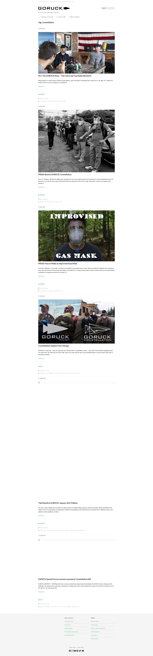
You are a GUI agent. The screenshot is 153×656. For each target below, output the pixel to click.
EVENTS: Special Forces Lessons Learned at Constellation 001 (64, 579)
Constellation (43, 101)
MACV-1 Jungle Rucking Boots (98, 628)
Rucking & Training (44, 370)
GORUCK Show (56, 101)
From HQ (50, 101)
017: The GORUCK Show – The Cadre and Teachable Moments (64, 76)
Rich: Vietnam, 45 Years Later (71, 631)
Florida (64, 606)
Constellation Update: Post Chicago (53, 346)
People (76, 530)
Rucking (81, 530)
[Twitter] (80, 651)
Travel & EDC (67, 624)
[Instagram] (72, 651)
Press (60, 202)
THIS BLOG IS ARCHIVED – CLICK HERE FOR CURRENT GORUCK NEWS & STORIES (56, 1)
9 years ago (41, 28)
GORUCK (42, 94)
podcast (64, 101)
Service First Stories (69, 635)
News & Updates (44, 98)
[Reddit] (77, 651)
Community (43, 530)
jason (41, 366)
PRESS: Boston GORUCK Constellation (54, 174)
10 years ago (42, 378)
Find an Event (94, 635)
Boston (42, 202)
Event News (61, 373)
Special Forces (75, 606)
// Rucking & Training (46, 17)
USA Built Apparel (95, 631)
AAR (41, 606)
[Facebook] (70, 651)
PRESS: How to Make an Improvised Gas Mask (57, 263)
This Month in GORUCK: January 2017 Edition (58, 503)
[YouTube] (75, 651)
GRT (57, 202)
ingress (71, 530)
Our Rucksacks (94, 624)
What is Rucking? (95, 621)
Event (53, 202)
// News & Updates (74, 17)
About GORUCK (94, 638)
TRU (85, 530)
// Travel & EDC (61, 17)
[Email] (82, 651)
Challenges (43, 373)
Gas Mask (50, 291)
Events (67, 373)
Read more (41, 86)
